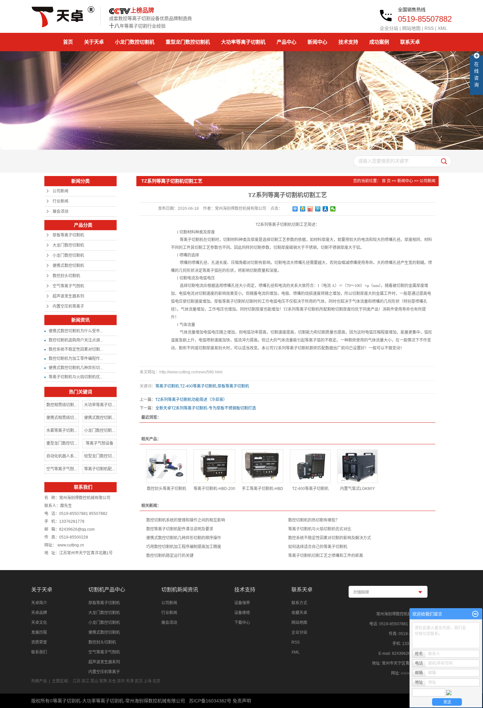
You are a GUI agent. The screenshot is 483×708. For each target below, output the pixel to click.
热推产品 (39, 681)
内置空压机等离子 (68, 306)
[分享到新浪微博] (310, 208)
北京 (156, 681)
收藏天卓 (299, 612)
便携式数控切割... (99, 417)
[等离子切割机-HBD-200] (214, 466)
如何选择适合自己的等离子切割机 (317, 546)
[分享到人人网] (325, 208)
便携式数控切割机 (68, 265)
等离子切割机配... (99, 469)
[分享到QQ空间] (303, 208)
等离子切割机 (167, 386)
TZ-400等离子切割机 (198, 386)
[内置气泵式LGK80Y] (357, 466)
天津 (130, 681)
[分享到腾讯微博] (318, 208)
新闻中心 (317, 42)
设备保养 (242, 603)
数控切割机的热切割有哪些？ (313, 520)
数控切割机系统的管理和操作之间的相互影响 (185, 520)
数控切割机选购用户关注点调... (76, 340)
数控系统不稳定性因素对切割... (76, 349)
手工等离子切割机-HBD (262, 488)
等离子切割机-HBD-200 (214, 488)
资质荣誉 (39, 642)
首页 (68, 42)
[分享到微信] (333, 208)
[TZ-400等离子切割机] (310, 466)
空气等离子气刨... (61, 469)
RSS (429, 28)
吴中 (121, 681)
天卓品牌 (39, 612)
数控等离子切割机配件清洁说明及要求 (179, 529)
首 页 (386, 181)
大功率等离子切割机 (243, 42)
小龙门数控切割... (99, 430)
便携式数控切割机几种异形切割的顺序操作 (183, 538)
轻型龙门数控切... (99, 456)
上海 (147, 681)
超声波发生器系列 (68, 296)
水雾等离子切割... (61, 430)
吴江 (85, 681)
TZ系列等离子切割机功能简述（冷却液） (191, 399)
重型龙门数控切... (61, 443)
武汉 (139, 681)
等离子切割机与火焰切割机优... (76, 377)
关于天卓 (94, 42)
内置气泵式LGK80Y (357, 488)
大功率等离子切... (99, 405)
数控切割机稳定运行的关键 (170, 555)
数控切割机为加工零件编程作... (76, 358)
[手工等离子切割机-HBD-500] (262, 466)
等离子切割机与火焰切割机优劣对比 (319, 529)
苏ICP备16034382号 (210, 700)
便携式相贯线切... (61, 417)
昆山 (94, 681)
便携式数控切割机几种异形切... (76, 367)
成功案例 (379, 42)
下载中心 (242, 622)
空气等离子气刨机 (68, 286)
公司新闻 (60, 191)
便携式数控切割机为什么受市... (76, 331)
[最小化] (475, 614)
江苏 (76, 681)
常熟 (103, 681)
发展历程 (39, 632)
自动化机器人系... (61, 456)
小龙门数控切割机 (134, 42)
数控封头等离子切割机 (166, 488)
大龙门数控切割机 (68, 245)
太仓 (112, 681)
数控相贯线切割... (61, 405)
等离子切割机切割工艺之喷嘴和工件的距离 (325, 555)
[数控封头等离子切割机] (166, 466)
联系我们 (39, 652)
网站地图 (411, 28)
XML (442, 28)
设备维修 (242, 612)
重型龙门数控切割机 (188, 42)
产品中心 (286, 42)
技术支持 (348, 42)
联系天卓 (410, 42)
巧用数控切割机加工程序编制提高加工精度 (183, 546)
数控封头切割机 (66, 276)
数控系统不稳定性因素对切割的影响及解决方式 (329, 538)
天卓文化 (39, 622)
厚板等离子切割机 (68, 235)
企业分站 (389, 28)
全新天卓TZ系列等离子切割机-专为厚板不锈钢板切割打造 (205, 408)
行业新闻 (60, 201)
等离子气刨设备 (99, 443)
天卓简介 (39, 603)
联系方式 (299, 603)
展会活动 (60, 211)
